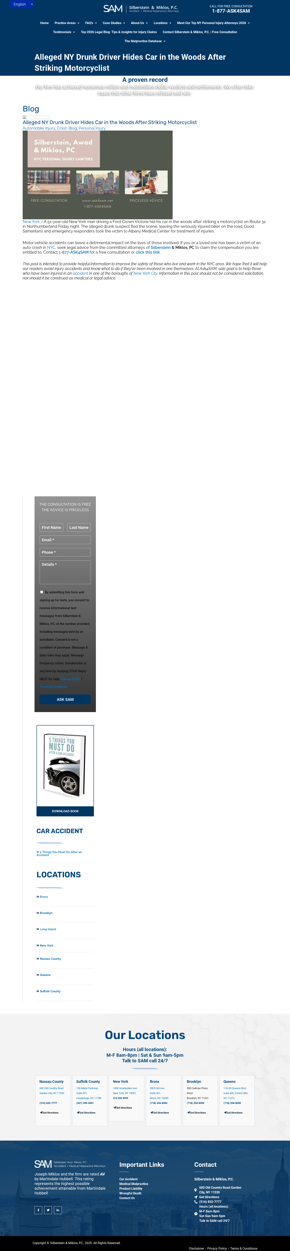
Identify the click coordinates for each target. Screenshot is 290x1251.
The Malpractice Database (143, 41)
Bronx (44, 897)
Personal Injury (92, 128)
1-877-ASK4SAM (231, 11)
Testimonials (62, 32)
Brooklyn (45, 913)
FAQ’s (89, 23)
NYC (51, 247)
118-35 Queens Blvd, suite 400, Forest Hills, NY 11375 (236, 1093)
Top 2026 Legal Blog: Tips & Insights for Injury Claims (119, 32)
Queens (45, 975)
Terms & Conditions (53, 687)
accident (80, 273)
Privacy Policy (70, 679)
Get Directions (87, 1112)
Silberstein (161, 247)
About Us (137, 23)
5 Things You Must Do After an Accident (59, 853)
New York (31, 221)
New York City (145, 273)
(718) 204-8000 (158, 1103)
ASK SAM (65, 699)
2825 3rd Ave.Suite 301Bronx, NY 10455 (159, 1093)
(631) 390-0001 (85, 1103)
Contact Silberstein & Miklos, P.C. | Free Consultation (200, 32)
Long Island (48, 929)
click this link (148, 252)
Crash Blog (67, 128)
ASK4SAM (79, 252)
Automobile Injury (39, 128)
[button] (67, 23)
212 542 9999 (120, 1098)
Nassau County (50, 959)
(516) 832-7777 (48, 1103)
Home (44, 23)
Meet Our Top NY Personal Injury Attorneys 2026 (211, 23)
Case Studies (112, 23)
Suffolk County (50, 991)
